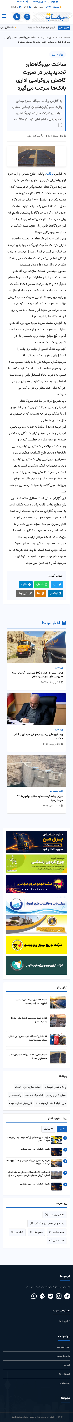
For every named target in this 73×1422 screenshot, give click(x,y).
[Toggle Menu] (4, 17)
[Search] (27, 17)
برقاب (49, 173)
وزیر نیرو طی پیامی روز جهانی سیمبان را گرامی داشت (38, 737)
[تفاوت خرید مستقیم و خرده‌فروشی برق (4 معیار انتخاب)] (58, 1020)
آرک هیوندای (15, 1095)
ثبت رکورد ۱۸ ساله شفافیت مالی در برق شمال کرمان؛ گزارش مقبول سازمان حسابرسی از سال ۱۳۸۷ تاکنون (29, 1174)
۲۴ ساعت (48, 1129)
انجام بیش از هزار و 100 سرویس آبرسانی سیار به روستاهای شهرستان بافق (37, 675)
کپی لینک (22, 593)
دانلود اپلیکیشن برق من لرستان (35, 1149)
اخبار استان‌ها (63, 1347)
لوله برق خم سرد (34, 1095)
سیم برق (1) (36, 1232)
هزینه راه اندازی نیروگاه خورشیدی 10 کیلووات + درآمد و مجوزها (31, 1001)
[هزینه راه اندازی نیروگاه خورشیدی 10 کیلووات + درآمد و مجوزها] (58, 1002)
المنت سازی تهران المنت (28, 1087)
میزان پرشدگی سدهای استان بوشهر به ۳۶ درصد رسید (39, 798)
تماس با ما (64, 1321)
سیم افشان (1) (56, 1232)
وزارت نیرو (46, 38)
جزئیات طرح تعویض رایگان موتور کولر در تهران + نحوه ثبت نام (28, 1139)
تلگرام (24, 584)
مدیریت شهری (63, 1356)
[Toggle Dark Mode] (16, 16)
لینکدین (54, 593)
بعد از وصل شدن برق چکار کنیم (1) (47, 1223)
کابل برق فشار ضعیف (20, 1103)
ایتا (38, 593)
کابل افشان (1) (56, 1241)
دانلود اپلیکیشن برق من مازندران (35, 1184)
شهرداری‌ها (64, 1374)
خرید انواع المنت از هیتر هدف (50, 1103)
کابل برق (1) (17, 1232)
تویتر (55, 584)
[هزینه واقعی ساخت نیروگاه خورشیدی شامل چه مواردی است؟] (58, 1057)
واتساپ (40, 584)
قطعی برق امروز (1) (54, 1215)
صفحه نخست (63, 38)
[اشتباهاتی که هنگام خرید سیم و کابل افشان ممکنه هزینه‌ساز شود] (58, 1039)
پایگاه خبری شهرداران (55, 1087)
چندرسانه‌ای (64, 1383)
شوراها (66, 1365)
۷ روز (62, 1129)
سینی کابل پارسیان (56, 1095)
